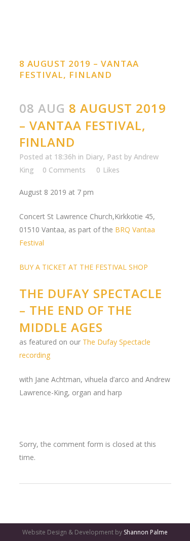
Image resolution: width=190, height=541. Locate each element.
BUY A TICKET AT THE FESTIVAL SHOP (83, 267)
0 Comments (64, 170)
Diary (94, 156)
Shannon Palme (146, 532)
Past (114, 156)
